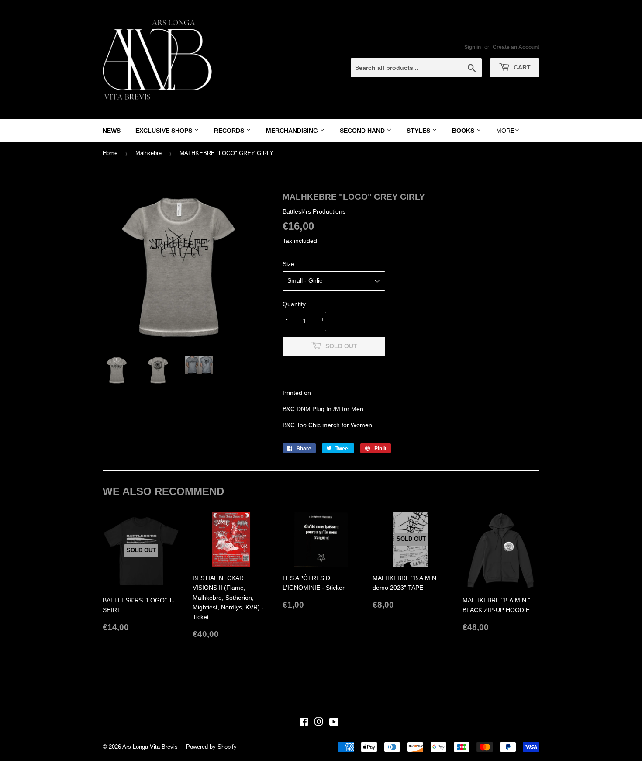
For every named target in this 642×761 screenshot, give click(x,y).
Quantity (294, 304)
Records (230, 130)
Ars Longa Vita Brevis (150, 747)
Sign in (472, 47)
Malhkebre (148, 153)
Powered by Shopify (211, 747)
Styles (419, 130)
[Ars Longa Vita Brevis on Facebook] (303, 722)
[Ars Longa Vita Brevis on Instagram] (318, 722)
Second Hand (363, 130)
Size (288, 263)
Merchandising (293, 130)
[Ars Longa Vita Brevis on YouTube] (333, 722)
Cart (521, 67)
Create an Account (516, 47)
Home (110, 153)
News (112, 130)
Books (464, 130)
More (505, 130)
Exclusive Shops (164, 130)
